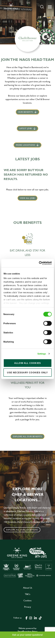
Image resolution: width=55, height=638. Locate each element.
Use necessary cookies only (27, 372)
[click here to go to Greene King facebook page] (26, 617)
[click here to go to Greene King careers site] (27, 562)
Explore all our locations (22, 529)
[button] (42, 6)
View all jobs (27, 198)
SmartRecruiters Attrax (27, 631)
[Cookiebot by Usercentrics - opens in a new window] (39, 263)
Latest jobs (25, 128)
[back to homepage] (11, 6)
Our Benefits (25, 112)
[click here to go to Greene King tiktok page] (40, 617)
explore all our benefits (27, 436)
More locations (25, 145)
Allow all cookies (27, 363)
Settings (41, 353)
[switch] (47, 323)
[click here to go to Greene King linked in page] (35, 617)
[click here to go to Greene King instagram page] (30, 617)
